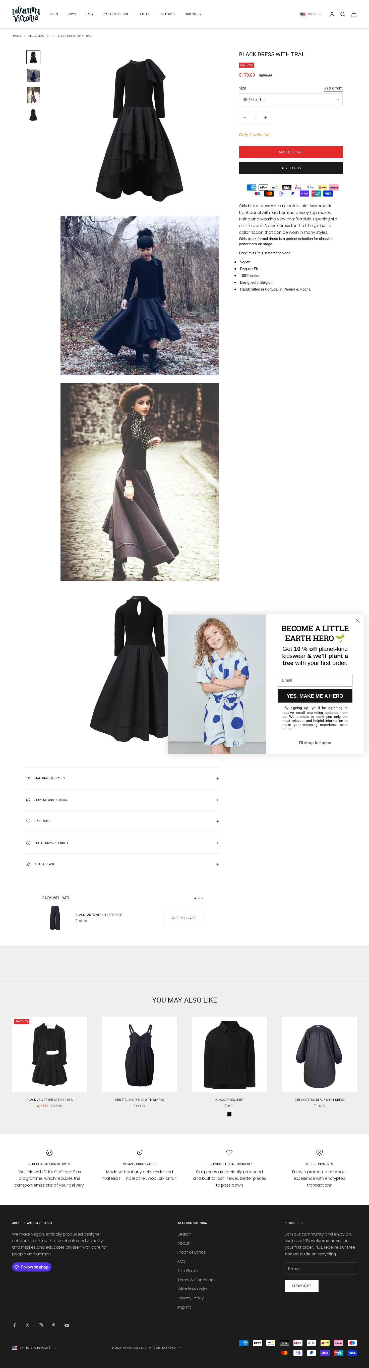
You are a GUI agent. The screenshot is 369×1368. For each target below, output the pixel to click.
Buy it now (291, 167)
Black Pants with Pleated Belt (99, 915)
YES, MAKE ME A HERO (315, 695)
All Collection (39, 35)
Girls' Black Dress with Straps (139, 1100)
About (183, 1243)
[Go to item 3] (33, 95)
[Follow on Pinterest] (53, 1325)
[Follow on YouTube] (66, 1325)
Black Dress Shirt (229, 1100)
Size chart (333, 88)
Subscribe (301, 1285)
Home (17, 35)
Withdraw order (192, 1289)
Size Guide (187, 1270)
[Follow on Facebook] (14, 1325)
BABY (89, 14)
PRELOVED (167, 14)
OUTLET (144, 14)
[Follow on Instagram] (40, 1325)
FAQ (181, 1261)
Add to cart (291, 152)
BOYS (72, 14)
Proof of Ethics (191, 1252)
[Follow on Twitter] (27, 1325)
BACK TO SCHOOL (116, 14)
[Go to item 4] (33, 115)
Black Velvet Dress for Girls (50, 1100)
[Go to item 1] (33, 57)
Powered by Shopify (167, 1347)
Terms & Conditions (196, 1280)
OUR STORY (193, 14)
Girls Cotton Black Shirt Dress (319, 1100)
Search (184, 1234)
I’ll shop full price (315, 742)
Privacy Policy (190, 1298)
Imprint (184, 1307)
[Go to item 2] (33, 75)
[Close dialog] (357, 620)
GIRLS (54, 14)
